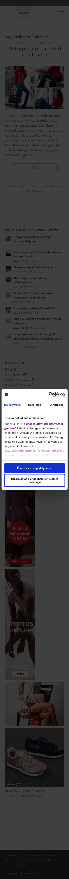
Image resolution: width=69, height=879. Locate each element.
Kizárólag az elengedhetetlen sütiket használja (34, 480)
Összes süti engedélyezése (34, 468)
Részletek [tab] (34, 404)
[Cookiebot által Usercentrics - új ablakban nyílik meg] (49, 394)
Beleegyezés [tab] (12, 404)
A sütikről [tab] (56, 404)
